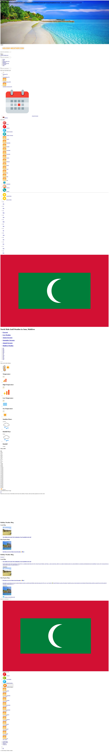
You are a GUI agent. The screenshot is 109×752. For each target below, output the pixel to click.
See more (2, 557)
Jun (3, 353)
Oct (3, 357)
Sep (3, 356)
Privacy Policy (5, 742)
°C (0, 491)
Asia (3, 60)
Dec (3, 359)
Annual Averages (8, 343)
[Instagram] (56, 748)
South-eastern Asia (6, 61)
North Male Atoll (6, 63)
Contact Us (5, 744)
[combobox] (5, 52)
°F (0, 492)
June (3, 65)
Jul (3, 354)
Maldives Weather (8, 345)
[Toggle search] (0, 56)
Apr (3, 351)
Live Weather (7, 335)
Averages (4, 64)
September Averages (9, 340)
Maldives (4, 62)
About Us (4, 743)
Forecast (5, 332)
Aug (3, 355)
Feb (3, 349)
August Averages (7, 337)
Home (4, 59)
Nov (3, 358)
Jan (3, 348)
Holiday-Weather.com (4, 55)
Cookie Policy (5, 741)
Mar (3, 350)
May (3, 352)
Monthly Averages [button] (9, 135)
